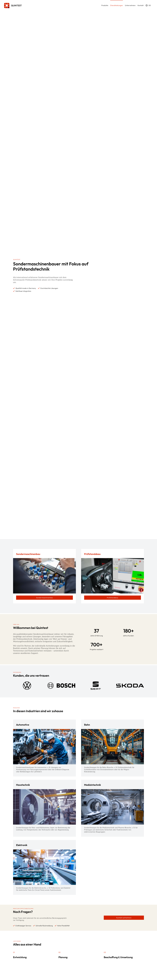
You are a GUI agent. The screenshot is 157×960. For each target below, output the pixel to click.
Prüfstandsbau (92, 554)
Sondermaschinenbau (28, 554)
